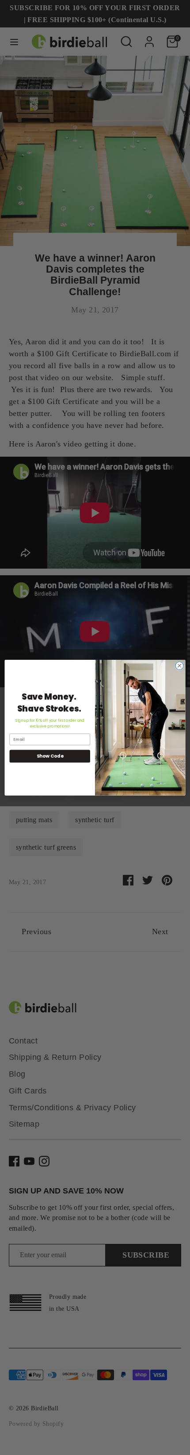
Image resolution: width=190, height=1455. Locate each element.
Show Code (50, 756)
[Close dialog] (179, 666)
